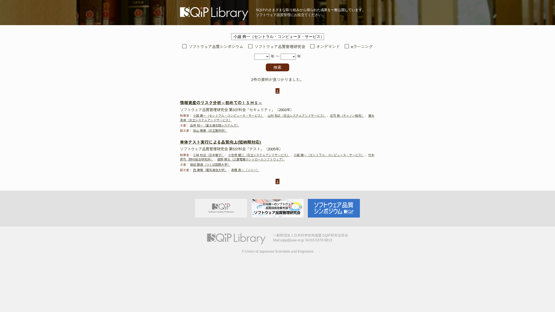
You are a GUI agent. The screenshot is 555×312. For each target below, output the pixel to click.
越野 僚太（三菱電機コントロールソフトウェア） (251, 159)
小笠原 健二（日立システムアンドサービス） (259, 155)
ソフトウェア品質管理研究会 (280, 47)
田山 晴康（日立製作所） (210, 130)
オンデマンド (328, 47)
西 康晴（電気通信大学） (210, 170)
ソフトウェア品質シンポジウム (216, 47)
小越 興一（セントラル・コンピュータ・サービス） (228, 115)
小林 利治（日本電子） (208, 155)
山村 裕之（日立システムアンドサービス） (297, 115)
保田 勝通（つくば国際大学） (210, 164)
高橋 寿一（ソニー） (245, 170)
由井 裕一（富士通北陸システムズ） (214, 125)
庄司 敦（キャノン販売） (347, 115)
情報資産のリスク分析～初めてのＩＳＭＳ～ (221, 103)
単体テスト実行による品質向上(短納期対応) (220, 142)
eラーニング (362, 47)
